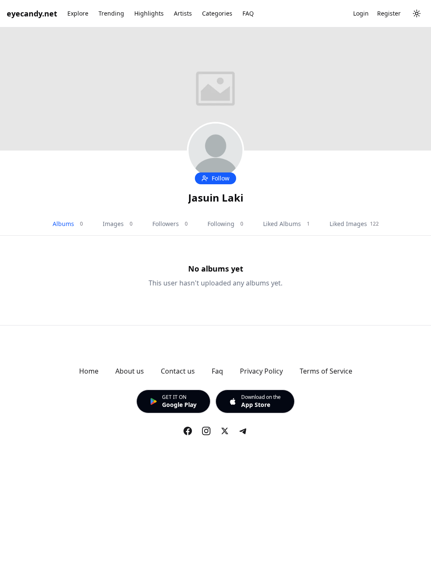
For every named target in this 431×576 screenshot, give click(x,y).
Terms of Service (326, 371)
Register (389, 13)
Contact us (178, 371)
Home (88, 371)
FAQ (248, 13)
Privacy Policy (261, 371)
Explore (77, 13)
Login (361, 13)
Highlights (149, 13)
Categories (217, 13)
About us (129, 371)
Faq (217, 371)
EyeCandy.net (32, 13)
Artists (183, 13)
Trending (111, 13)
